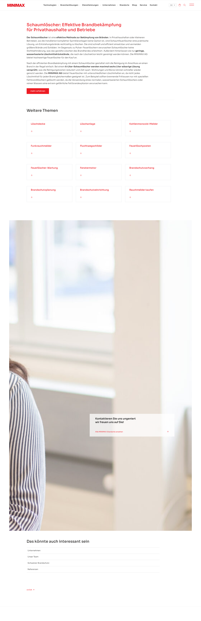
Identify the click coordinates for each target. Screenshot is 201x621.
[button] (172, 5)
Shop (134, 5)
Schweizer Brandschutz (38, 563)
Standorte (124, 5)
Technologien (49, 5)
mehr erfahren (37, 91)
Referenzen (33, 569)
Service (143, 5)
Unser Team (33, 556)
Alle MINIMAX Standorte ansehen (109, 432)
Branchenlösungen (69, 5)
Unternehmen (109, 5)
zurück (29, 590)
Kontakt (153, 5)
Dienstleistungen (90, 5)
